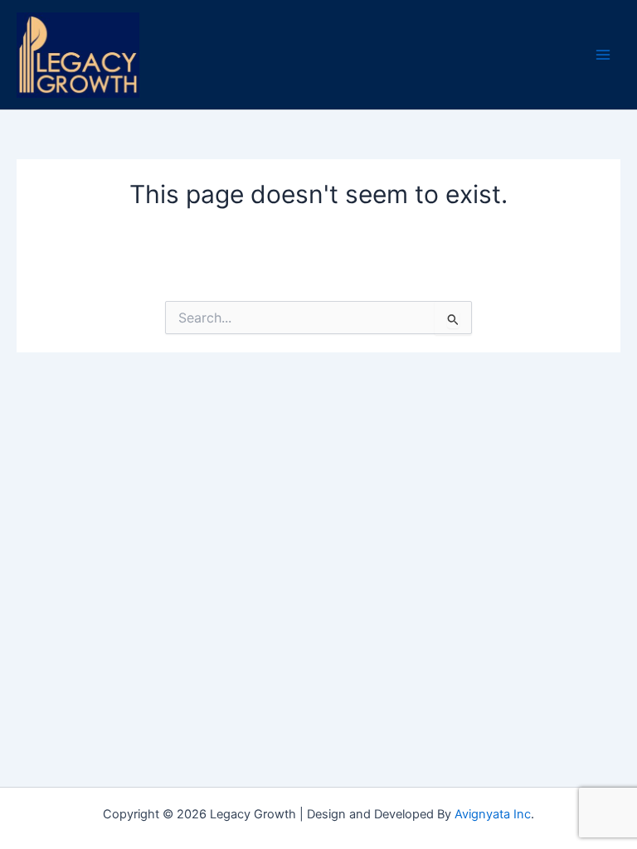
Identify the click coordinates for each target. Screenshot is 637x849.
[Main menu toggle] (603, 54)
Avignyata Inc (493, 814)
